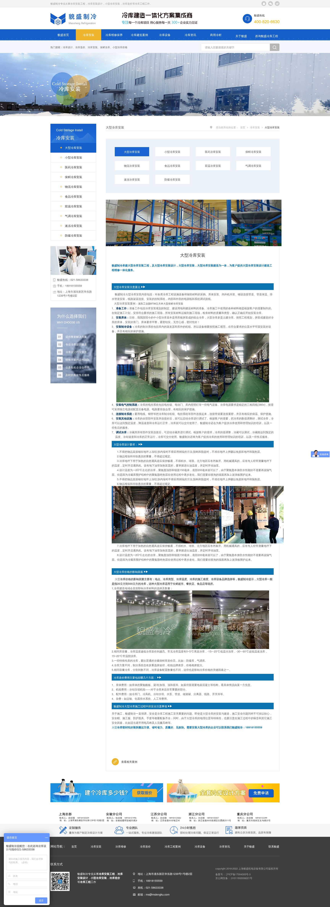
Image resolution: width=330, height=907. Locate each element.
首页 (242, 127)
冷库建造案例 (139, 35)
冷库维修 (120, 846)
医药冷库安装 (73, 167)
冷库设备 (165, 35)
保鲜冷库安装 (73, 177)
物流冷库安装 (73, 187)
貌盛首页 (63, 35)
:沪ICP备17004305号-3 (238, 874)
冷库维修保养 (114, 35)
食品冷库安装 (73, 196)
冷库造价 (80, 47)
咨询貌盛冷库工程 (266, 36)
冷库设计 (68, 47)
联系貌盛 (274, 846)
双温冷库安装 (73, 206)
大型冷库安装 (73, 148)
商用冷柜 (216, 35)
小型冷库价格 (119, 47)
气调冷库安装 (73, 216)
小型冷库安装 (73, 157)
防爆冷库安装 (73, 235)
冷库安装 (88, 35)
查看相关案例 (129, 762)
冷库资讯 (190, 35)
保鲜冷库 (105, 47)
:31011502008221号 (241, 878)
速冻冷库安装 (73, 226)
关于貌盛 (241, 36)
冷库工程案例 (173, 846)
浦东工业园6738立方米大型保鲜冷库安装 (160, 303)
